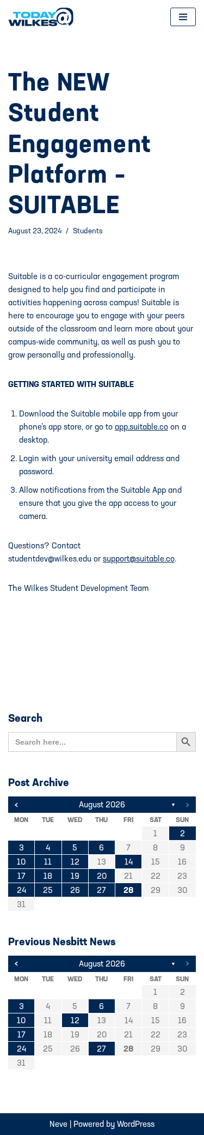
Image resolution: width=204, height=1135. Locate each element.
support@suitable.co (139, 558)
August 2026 (102, 804)
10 (21, 861)
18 (48, 876)
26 (75, 890)
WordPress (135, 1124)
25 (48, 890)
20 (102, 876)
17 (21, 876)
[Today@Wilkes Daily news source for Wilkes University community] (43, 17)
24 (21, 890)
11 (48, 861)
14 (129, 861)
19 (75, 876)
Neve (58, 1124)
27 (101, 890)
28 (128, 890)
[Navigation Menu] (183, 17)
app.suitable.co (141, 426)
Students (88, 230)
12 (75, 861)
